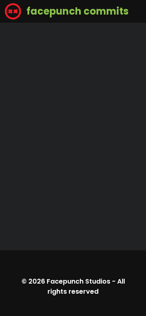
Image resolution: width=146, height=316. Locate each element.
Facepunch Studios (78, 281)
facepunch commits (76, 11)
